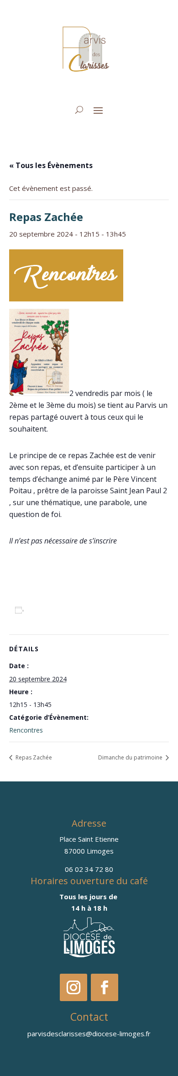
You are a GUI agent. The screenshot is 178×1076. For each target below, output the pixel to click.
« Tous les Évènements (51, 165)
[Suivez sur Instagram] (73, 987)
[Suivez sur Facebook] (104, 987)
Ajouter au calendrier (65, 610)
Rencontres (26, 730)
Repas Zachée (33, 757)
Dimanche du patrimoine (131, 757)
